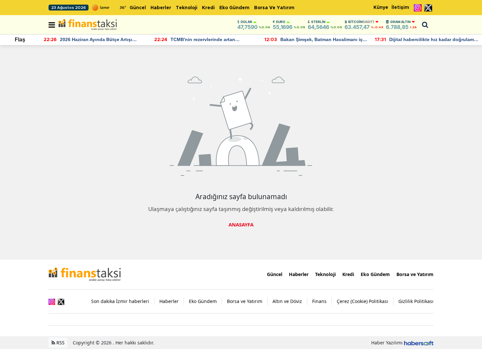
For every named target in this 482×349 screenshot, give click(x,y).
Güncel (138, 8)
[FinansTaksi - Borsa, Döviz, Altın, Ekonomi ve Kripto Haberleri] (85, 273)
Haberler (161, 8)
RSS (60, 342)
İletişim (400, 7)
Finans (319, 301)
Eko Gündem (234, 8)
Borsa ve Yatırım (274, 8)
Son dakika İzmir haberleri (120, 301)
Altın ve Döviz (287, 301)
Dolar (246, 22)
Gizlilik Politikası (415, 301)
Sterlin (318, 22)
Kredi (208, 8)
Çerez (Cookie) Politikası (362, 301)
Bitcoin (361, 22)
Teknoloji (186, 8)
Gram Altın (400, 22)
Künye (380, 7)
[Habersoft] (418, 342)
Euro (280, 22)
